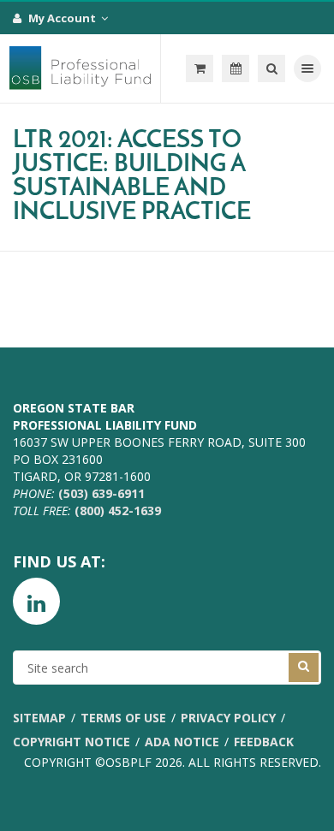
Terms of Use (123, 717)
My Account (63, 18)
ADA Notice (182, 741)
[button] (199, 68)
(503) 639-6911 (101, 493)
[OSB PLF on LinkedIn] (36, 601)
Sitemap (39, 717)
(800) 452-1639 (118, 510)
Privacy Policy (228, 717)
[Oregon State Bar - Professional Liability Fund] (80, 68)
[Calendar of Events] (235, 68)
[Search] (271, 68)
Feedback (264, 741)
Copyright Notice (71, 741)
